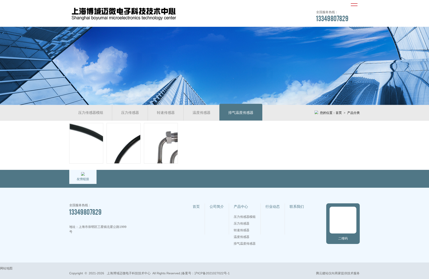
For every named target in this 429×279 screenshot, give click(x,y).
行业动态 (272, 206)
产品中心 (241, 206)
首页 (339, 113)
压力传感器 (130, 113)
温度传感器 (201, 113)
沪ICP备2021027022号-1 (212, 273)
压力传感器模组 (90, 113)
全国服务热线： (332, 16)
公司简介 (217, 206)
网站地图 (6, 268)
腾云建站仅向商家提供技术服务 (338, 273)
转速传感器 (166, 113)
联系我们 (297, 206)
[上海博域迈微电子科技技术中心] (123, 21)
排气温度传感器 (240, 113)
